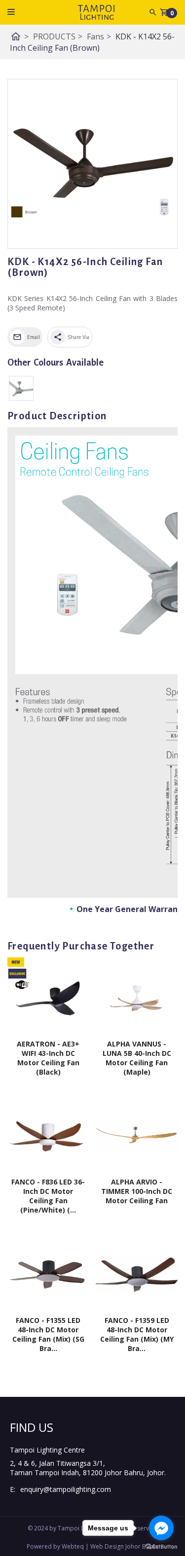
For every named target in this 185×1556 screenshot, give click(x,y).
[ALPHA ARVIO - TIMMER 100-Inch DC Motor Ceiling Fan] (137, 1137)
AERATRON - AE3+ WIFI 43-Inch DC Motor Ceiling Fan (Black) (48, 1058)
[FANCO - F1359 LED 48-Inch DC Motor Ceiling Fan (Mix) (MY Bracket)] (137, 1275)
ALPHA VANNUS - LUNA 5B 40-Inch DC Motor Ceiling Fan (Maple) (137, 1058)
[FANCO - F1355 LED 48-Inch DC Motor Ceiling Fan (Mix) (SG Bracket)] (48, 1275)
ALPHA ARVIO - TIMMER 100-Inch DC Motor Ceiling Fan (136, 1191)
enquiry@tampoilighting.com (65, 1489)
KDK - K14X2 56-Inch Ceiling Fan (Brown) (92, 42)
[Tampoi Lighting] (96, 12)
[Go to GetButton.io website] (161, 1546)
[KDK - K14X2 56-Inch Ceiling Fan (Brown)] (92, 163)
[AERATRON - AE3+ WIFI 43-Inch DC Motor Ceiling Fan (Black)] (48, 998)
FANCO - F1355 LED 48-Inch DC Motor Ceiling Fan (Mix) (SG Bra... (48, 1334)
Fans (99, 36)
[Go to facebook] (161, 1528)
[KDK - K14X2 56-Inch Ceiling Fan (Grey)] (21, 388)
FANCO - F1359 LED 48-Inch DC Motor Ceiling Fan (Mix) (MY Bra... (137, 1334)
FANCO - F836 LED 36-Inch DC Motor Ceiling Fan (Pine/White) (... (48, 1196)
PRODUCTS (57, 36)
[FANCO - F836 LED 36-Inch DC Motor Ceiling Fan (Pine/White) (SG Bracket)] (48, 1137)
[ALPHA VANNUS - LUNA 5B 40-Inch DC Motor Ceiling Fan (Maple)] (137, 998)
